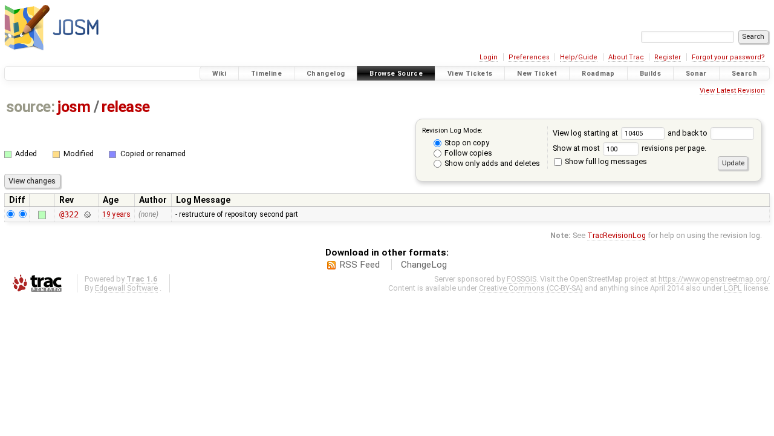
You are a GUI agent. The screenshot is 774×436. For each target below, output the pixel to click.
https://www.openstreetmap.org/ (714, 278)
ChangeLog (424, 264)
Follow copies (467, 152)
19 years (116, 214)
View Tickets (470, 74)
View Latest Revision (732, 90)
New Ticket (537, 74)
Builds (650, 74)
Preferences (529, 57)
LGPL (733, 287)
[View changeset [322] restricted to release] (87, 214)
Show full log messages (605, 161)
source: (30, 107)
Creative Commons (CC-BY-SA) (531, 287)
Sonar (696, 74)
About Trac (626, 57)
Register (667, 57)
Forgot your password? (728, 57)
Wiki (219, 74)
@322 (68, 214)
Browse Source (396, 74)
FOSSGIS (521, 278)
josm (73, 107)
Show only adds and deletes (491, 163)
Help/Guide (578, 57)
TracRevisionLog (616, 235)
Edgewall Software (126, 287)
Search (744, 74)
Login (489, 57)
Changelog (326, 74)
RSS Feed (359, 264)
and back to (688, 132)
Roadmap (598, 74)
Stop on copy (466, 142)
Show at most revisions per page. (629, 148)
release (126, 107)
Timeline (266, 74)
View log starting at (586, 132)
